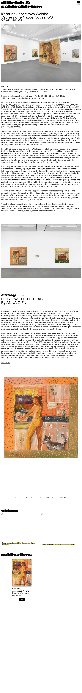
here (14, 96)
